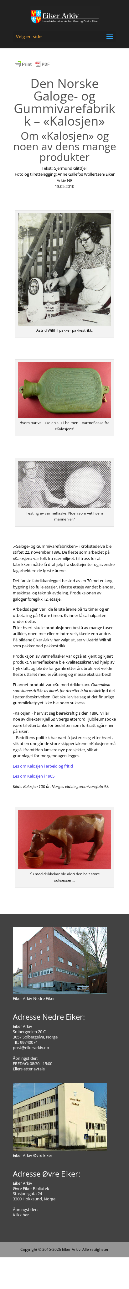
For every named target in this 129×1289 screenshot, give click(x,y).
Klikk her (21, 1215)
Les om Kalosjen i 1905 (33, 776)
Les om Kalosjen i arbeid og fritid (43, 766)
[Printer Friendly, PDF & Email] (32, 67)
